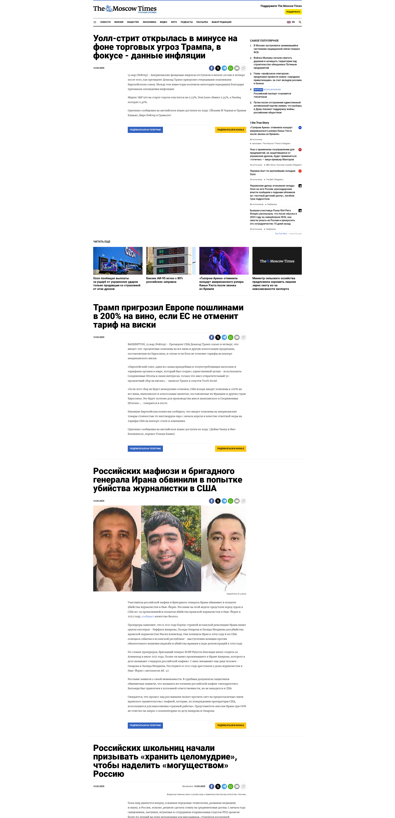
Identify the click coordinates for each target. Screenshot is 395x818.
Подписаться (197, 427)
